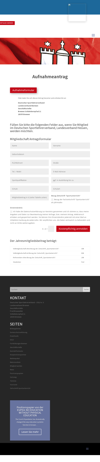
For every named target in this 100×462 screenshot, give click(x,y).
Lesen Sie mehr (30, 431)
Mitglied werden (16, 366)
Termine (13, 381)
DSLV (12, 340)
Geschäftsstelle (16, 347)
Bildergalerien (15, 328)
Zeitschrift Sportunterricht (20, 388)
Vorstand (13, 385)
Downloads (14, 336)
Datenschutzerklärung (18, 332)
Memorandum (15, 362)
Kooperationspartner (18, 355)
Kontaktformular (16, 351)
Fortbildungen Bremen (18, 343)
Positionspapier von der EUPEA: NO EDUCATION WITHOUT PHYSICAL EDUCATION (30, 411)
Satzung (13, 377)
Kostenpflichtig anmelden (73, 228)
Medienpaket (15, 358)
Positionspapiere (16, 373)
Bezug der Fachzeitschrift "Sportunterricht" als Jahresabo (70, 201)
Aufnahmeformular (23, 90)
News (12, 369)
